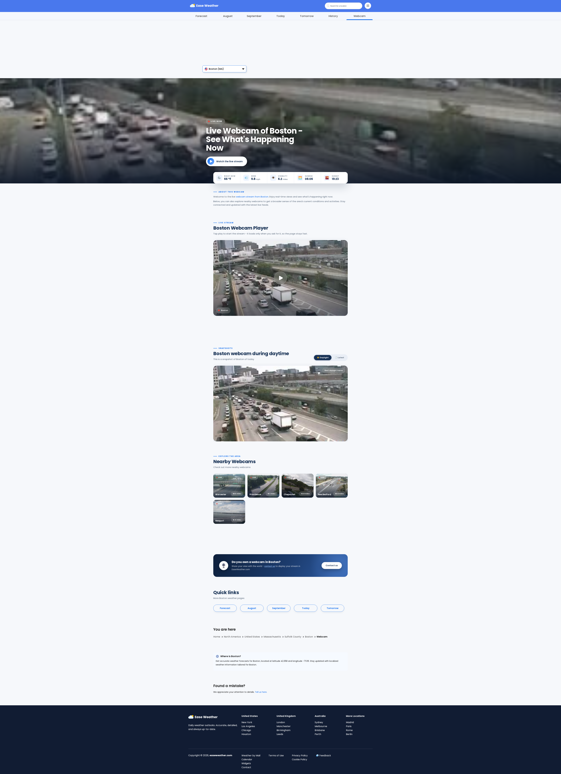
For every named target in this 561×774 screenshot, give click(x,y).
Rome (349, 730)
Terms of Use (276, 755)
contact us (269, 566)
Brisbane (320, 730)
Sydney (319, 722)
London (281, 722)
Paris (349, 726)
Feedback (325, 755)
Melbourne (321, 726)
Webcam (360, 16)
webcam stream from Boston (252, 196)
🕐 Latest (339, 357)
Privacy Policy (300, 755)
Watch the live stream (229, 161)
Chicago (246, 730)
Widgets (246, 763)
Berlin (349, 734)
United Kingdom (286, 716)
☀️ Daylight (323, 357)
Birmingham (283, 730)
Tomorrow (307, 16)
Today (280, 16)
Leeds (280, 734)
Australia (320, 716)
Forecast (201, 16)
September (254, 16)
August (228, 16)
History (333, 16)
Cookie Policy (299, 759)
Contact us (332, 565)
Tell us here (261, 692)
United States (249, 716)
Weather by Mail (250, 755)
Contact (246, 767)
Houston (246, 734)
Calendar (246, 759)
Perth (318, 734)
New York (246, 722)
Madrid (350, 722)
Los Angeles (248, 726)
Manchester (284, 726)
